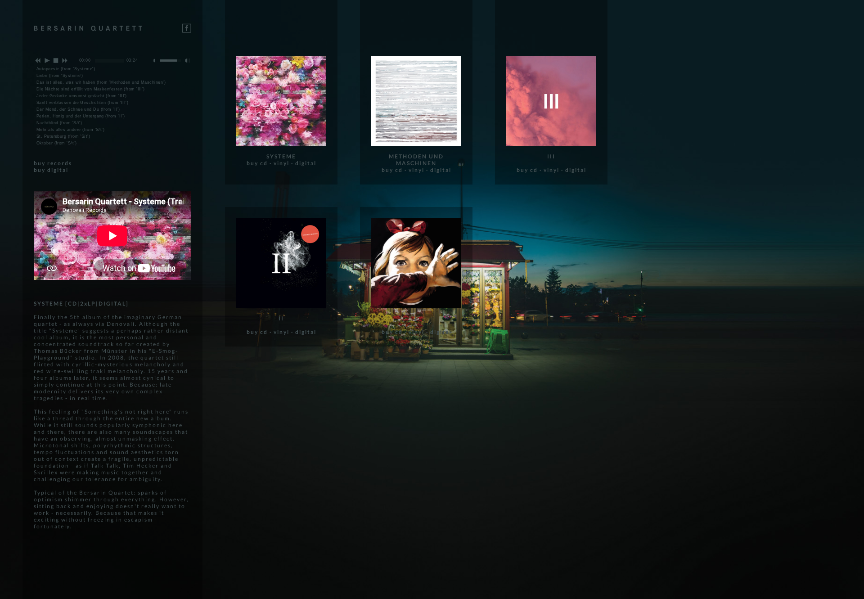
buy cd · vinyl (268, 163)
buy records (53, 163)
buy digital (51, 170)
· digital (303, 163)
